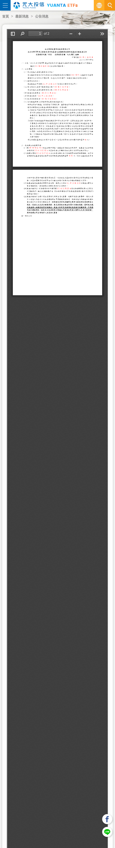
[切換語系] (99, 5)
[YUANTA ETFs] (62, 5)
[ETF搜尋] (109, 5)
